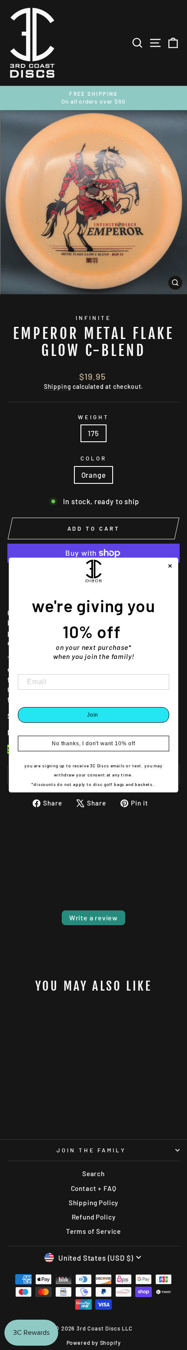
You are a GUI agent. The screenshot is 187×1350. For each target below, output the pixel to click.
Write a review (93, 917)
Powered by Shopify (94, 1342)
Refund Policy (94, 1217)
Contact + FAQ (94, 1188)
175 (93, 433)
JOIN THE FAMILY (92, 1150)
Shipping (57, 386)
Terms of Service (93, 1231)
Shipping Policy (93, 1203)
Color (93, 458)
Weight (93, 417)
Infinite (93, 317)
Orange (93, 474)
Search (93, 1173)
